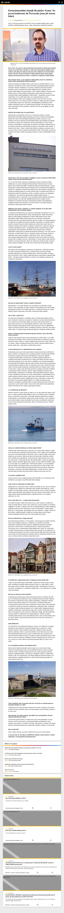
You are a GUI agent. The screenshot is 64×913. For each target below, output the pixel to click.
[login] (62, 2)
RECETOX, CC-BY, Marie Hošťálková (31, 20)
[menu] (59, 2)
